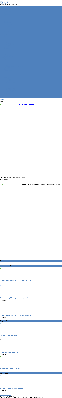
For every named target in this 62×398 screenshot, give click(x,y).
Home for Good (6, 48)
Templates (7, 92)
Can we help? (4, 57)
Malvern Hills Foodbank (8, 49)
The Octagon (6, 54)
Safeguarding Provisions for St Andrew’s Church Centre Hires (16, 63)
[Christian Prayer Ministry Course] (5, 385)
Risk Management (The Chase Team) (12, 90)
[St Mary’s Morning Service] (5, 333)
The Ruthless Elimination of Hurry (11, 82)
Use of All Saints (7, 65)
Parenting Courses (7, 51)
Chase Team (6, 9)
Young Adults (6, 21)
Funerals (5, 60)
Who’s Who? (6, 10)
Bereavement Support (7, 40)
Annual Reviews (6, 15)
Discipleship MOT (7, 83)
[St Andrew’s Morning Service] (5, 366)
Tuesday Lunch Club (7, 55)
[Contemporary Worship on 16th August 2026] (5, 278)
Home (3, 6)
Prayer (5, 23)
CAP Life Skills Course (10, 44)
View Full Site (2, 395)
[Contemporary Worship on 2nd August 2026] (5, 312)
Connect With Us (6, 58)
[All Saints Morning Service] (5, 349)
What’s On (3, 94)
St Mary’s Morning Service (9, 336)
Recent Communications (8, 71)
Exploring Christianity (7, 68)
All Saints (5, 8)
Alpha (5, 39)
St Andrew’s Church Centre (8, 62)
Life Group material (7, 73)
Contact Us (6, 12)
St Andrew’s (6, 7)
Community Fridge (7, 47)
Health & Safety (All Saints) (10, 89)
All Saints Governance (9, 75)
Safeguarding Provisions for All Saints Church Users (14, 66)
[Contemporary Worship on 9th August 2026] (5, 295)
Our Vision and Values (7, 11)
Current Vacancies (7, 72)
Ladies (5, 19)
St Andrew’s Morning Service (10, 368)
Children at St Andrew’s (8, 30)
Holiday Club (6, 36)
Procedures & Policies (8, 85)
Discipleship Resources (8, 77)
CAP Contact (8, 42)
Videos (5, 84)
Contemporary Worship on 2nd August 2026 (15, 315)
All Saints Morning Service (9, 352)
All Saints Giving (8, 28)
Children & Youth (4, 29)
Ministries (3, 38)
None (3, 99)
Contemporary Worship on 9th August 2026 (15, 298)
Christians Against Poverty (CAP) (9, 41)
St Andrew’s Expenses (9, 91)
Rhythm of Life (8, 80)
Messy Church (6, 33)
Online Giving (8, 26)
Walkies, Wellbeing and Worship (9, 56)
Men (4, 20)
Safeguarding (8, 86)
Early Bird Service (7, 32)
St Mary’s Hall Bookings (8, 67)
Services (5, 17)
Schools (5, 35)
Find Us (5, 13)
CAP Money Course (9, 45)
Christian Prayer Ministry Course (11, 388)
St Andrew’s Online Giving (10, 27)
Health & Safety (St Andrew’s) (11, 88)
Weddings (5, 59)
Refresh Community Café (8, 52)
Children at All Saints (7, 31)
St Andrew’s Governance (10, 74)
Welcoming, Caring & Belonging (9, 22)
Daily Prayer (8, 78)
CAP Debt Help (8, 43)
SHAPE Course (8, 81)
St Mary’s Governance (9, 76)
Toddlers (5, 34)
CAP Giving (8, 46)
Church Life (4, 16)
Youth (5, 37)
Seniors (5, 53)
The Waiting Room (7, 18)
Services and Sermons (8, 70)
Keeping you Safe (7, 14)
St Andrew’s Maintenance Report (11, 64)
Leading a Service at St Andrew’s (11, 93)
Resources (4, 69)
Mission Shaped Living (10, 79)
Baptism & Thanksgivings (8, 61)
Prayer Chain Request (9, 24)
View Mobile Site (8, 395)
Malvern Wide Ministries (8, 50)
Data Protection (8, 87)
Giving (5, 25)
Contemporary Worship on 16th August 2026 (15, 280)
